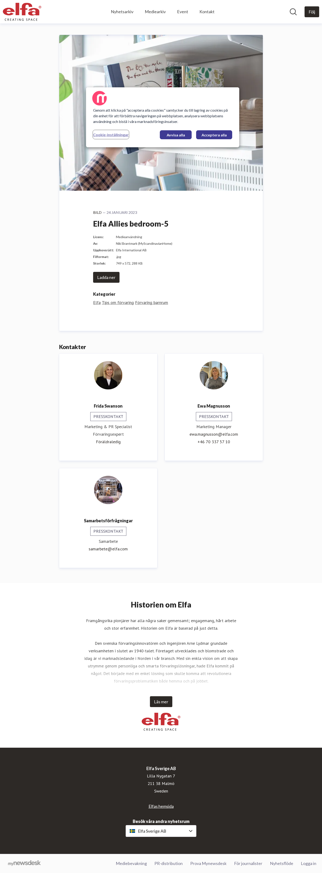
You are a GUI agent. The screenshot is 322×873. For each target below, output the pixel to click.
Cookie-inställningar (111, 134)
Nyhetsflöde (281, 863)
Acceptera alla (214, 135)
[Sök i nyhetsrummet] (293, 12)
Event (182, 11)
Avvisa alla (176, 135)
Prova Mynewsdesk (208, 863)
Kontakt (207, 11)
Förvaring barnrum (151, 302)
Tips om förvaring (118, 302)
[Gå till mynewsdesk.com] (24, 863)
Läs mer (161, 701)
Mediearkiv (155, 11)
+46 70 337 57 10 (214, 441)
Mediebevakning (131, 863)
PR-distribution (168, 863)
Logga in (308, 863)
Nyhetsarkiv (122, 11)
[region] (162, 117)
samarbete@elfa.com (108, 549)
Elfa (97, 302)
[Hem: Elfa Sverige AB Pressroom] (22, 12)
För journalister (248, 863)
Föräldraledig (108, 441)
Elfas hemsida (161, 806)
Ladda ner (106, 277)
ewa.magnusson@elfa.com (214, 434)
